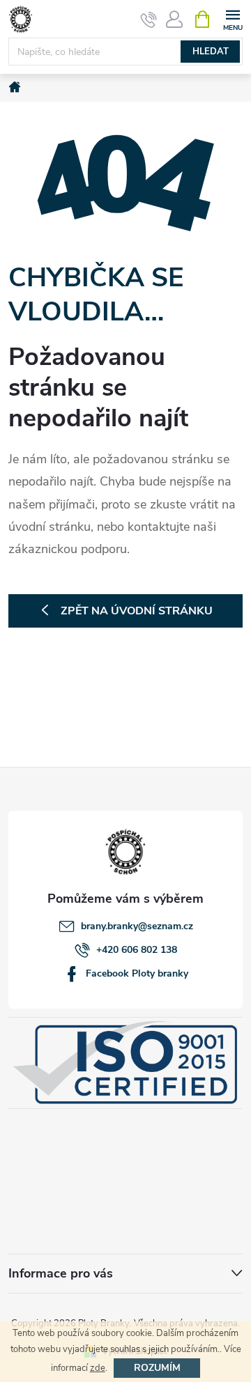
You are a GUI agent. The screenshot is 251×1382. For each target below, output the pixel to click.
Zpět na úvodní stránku (137, 611)
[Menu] (232, 18)
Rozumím (157, 1367)
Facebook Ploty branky (137, 973)
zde (97, 1368)
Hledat (210, 51)
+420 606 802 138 (136, 949)
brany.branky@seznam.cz (137, 926)
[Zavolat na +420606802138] (149, 19)
